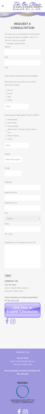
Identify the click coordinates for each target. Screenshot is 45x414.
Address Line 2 (11, 203)
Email (10, 93)
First (6, 57)
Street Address (11, 192)
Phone (10, 90)
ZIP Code (8, 234)
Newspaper (12, 119)
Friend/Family (13, 136)
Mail (9, 97)
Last (6, 67)
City (6, 213)
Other (10, 100)
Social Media (13, 126)
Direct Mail (12, 123)
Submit (8, 276)
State (7, 224)
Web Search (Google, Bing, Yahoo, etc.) (22, 131)
